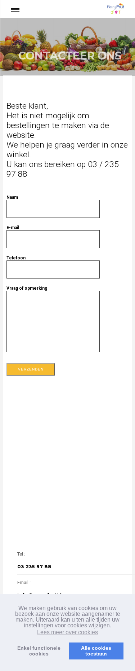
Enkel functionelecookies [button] (38, 651)
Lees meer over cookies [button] (67, 632)
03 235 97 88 (34, 566)
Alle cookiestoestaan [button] (96, 651)
